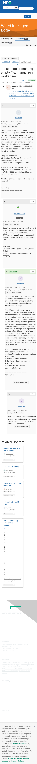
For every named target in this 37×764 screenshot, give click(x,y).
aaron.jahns (9, 454)
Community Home (7, 38)
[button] (34, 726)
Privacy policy (7, 696)
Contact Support (8, 716)
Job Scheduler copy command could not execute (10, 523)
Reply (4, 126)
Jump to (27, 80)
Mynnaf (8, 508)
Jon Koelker (9, 470)
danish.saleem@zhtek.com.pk (12, 579)
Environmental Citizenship (11, 693)
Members (6, 42)
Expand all (6, 62)
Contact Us (6, 690)
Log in (27, 16)
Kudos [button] (32, 105)
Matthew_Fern (19, 214)
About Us (5, 684)
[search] (16, 7)
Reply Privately (12, 126)
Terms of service (7, 699)
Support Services (8, 713)
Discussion (21, 38)
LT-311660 (9, 489)
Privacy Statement (20, 744)
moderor (18, 118)
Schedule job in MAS (11, 467)
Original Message (21, 382)
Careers (5, 687)
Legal (4, 702)
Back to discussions (10, 58)
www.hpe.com (10, 669)
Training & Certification (10, 719)
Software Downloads (9, 723)
